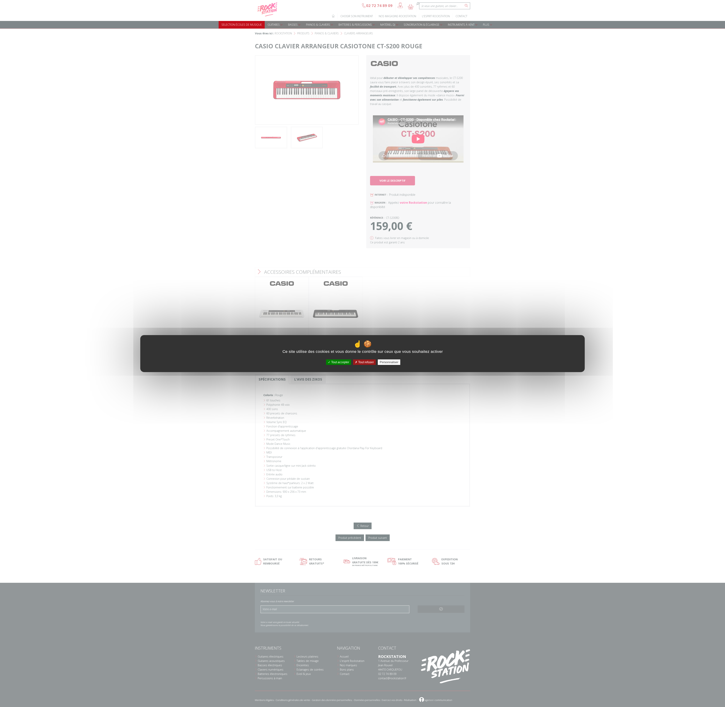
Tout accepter (339, 362)
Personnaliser (389, 362)
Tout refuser (365, 362)
